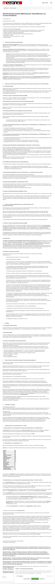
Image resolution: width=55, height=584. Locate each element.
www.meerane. (31, 393)
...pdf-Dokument (12, 549)
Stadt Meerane (6, 8)
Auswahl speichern (27, 578)
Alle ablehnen (42, 578)
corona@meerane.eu (24, 394)
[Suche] (51, 3)
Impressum (32, 581)
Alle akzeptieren (35, 578)
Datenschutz (36, 581)
